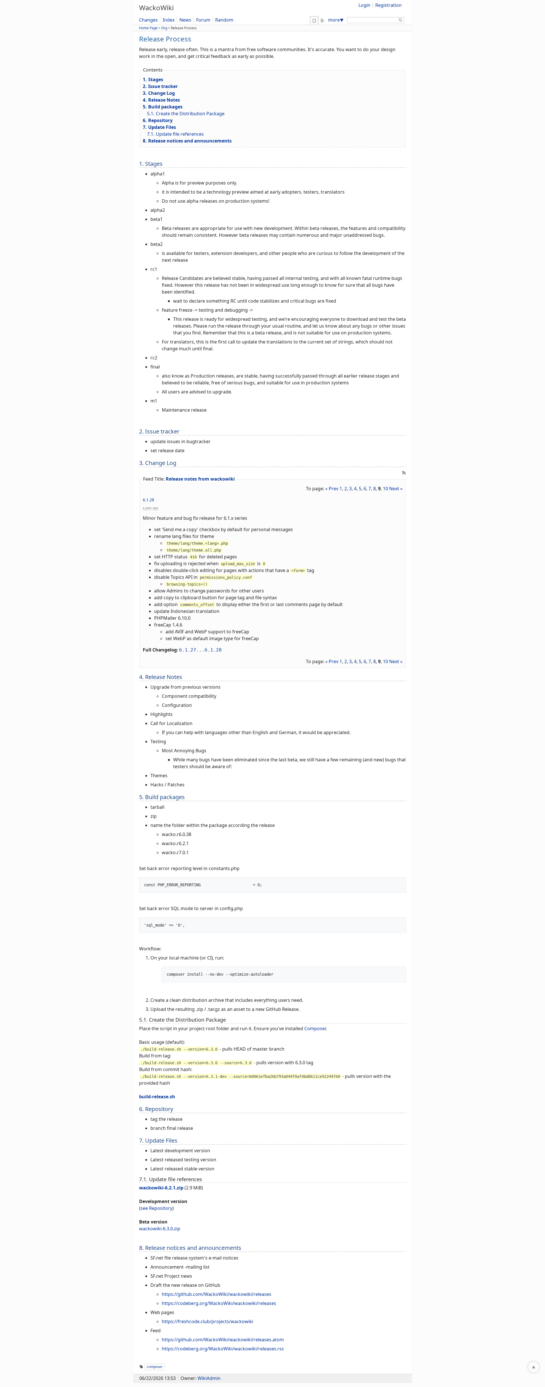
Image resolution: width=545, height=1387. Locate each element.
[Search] (400, 21)
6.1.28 (148, 499)
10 (385, 488)
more (336, 20)
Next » (396, 488)
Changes (148, 20)
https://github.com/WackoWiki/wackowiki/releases (216, 1294)
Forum (203, 20)
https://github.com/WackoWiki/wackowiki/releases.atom (223, 1339)
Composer (315, 1028)
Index (169, 20)
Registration (388, 5)
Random (224, 20)
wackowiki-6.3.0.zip (159, 1228)
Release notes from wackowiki (200, 479)
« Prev (331, 488)
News (185, 20)
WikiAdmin (209, 1378)
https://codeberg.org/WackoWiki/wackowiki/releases (219, 1303)
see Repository (156, 1208)
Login (364, 5)
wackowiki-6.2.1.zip (161, 1188)
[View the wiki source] (322, 20)
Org (164, 28)
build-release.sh (157, 1096)
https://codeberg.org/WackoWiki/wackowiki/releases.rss (223, 1349)
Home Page (148, 28)
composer (155, 1366)
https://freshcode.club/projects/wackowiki (207, 1321)
